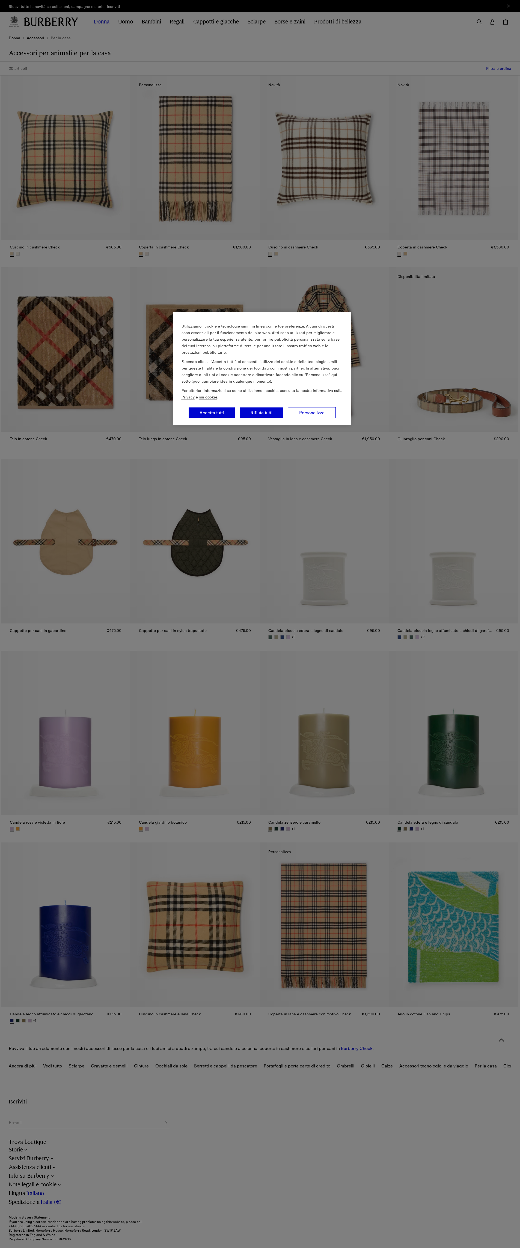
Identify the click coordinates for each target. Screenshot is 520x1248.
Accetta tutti (212, 412)
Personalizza (312, 412)
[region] (262, 368)
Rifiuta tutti (261, 412)
